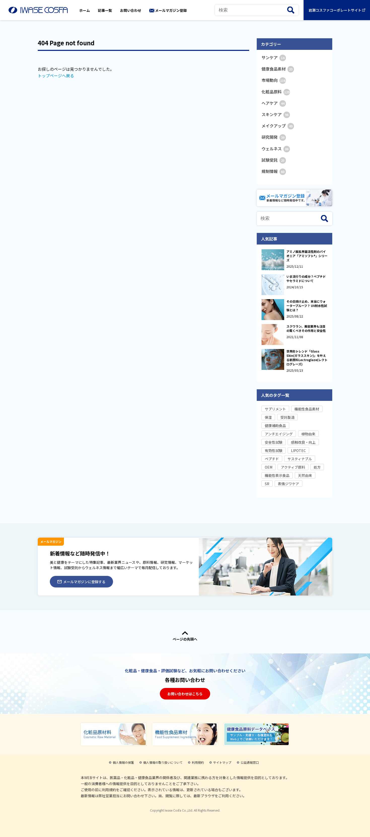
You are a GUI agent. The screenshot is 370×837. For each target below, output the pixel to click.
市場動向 (273, 80)
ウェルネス (275, 149)
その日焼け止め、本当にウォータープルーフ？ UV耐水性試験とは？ (306, 305)
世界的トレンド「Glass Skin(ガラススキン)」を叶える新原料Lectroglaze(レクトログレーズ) (306, 357)
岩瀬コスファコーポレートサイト (335, 10)
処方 (317, 467)
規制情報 (273, 171)
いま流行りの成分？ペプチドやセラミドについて (306, 278)
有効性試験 (273, 450)
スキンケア (275, 114)
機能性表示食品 (277, 475)
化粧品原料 (275, 92)
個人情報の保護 (123, 762)
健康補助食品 (275, 425)
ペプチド (272, 458)
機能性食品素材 (306, 408)
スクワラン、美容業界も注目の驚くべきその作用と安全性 (306, 328)
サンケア (273, 57)
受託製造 (287, 417)
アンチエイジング (279, 433)
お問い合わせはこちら (185, 693)
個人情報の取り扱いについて (162, 762)
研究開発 (273, 137)
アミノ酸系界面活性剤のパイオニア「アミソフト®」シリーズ (306, 255)
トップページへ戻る (56, 76)
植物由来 (308, 433)
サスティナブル (299, 458)
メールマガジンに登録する (84, 581)
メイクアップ (277, 126)
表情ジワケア (288, 483)
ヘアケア (273, 103)
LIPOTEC (298, 450)
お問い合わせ (130, 10)
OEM (268, 467)
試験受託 (273, 160)
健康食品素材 (277, 69)
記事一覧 (105, 10)
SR (267, 483)
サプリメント (275, 408)
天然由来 (305, 475)
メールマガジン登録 (171, 10)
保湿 (268, 417)
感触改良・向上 (303, 442)
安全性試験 (273, 442)
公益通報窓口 (250, 762)
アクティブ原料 (293, 467)
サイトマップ (222, 762)
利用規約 (198, 762)
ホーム (84, 10)
